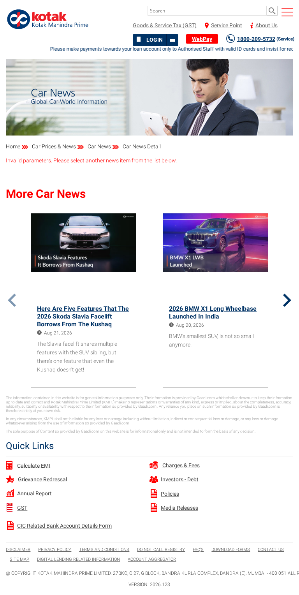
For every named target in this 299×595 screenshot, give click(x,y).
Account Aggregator (152, 559)
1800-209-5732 (265, 39)
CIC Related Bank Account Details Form (64, 526)
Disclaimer (18, 549)
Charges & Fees (181, 465)
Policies (170, 494)
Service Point (226, 25)
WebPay (202, 39)
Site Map (19, 559)
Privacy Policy (54, 549)
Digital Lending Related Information (78, 559)
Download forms (230, 549)
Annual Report (34, 493)
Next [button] (287, 300)
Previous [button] (12, 300)
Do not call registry (161, 549)
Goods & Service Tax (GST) (165, 25)
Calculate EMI (33, 465)
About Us (266, 25)
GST (22, 508)
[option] (84, 300)
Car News (99, 146)
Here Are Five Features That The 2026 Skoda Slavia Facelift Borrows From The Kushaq (83, 316)
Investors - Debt (180, 479)
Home (13, 146)
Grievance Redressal (42, 479)
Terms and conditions (104, 549)
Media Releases (179, 508)
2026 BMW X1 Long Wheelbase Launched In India (213, 312)
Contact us (271, 549)
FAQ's (198, 549)
